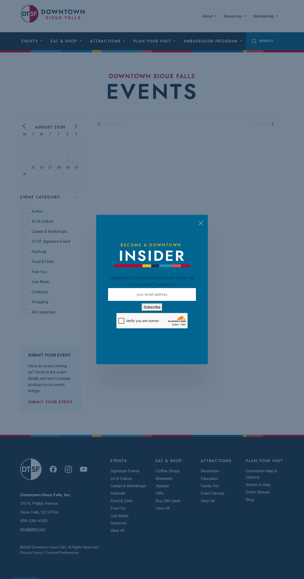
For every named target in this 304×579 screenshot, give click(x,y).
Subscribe (152, 307)
